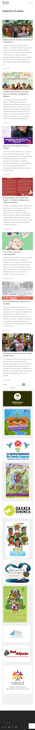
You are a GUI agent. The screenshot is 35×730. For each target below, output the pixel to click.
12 (7, 388)
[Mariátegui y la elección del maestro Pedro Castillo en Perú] (17, 342)
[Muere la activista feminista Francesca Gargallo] (17, 135)
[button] (32, 3)
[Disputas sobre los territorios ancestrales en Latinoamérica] (17, 29)
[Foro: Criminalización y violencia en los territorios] (17, 291)
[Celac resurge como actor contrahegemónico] (17, 241)
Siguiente (13, 388)
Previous (5, 384)
